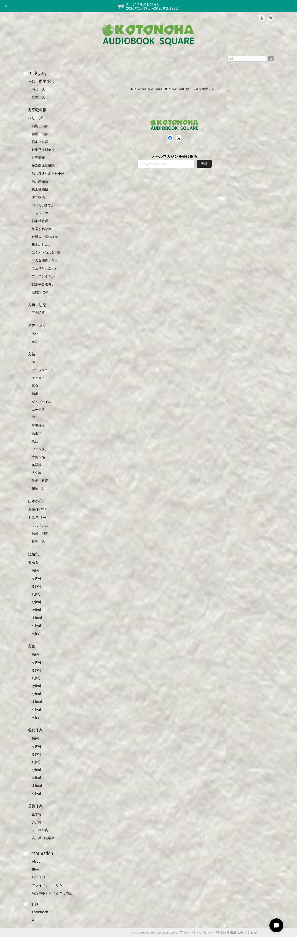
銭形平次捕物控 (43, 150)
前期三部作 (40, 126)
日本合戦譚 (40, 142)
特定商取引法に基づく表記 (52, 893)
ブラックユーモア (45, 370)
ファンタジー (41, 449)
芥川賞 (37, 822)
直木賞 (37, 814)
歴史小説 (38, 97)
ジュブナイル (41, 401)
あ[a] (35, 570)
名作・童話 (37, 325)
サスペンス (40, 525)
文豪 (31, 646)
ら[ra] (36, 633)
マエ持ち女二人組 (45, 268)
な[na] (36, 602)
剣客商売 (38, 158)
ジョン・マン (41, 213)
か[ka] (36, 578)
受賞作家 (35, 806)
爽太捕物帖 (40, 189)
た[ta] (36, 594)
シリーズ (35, 118)
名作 (35, 333)
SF (34, 362)
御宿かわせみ (41, 229)
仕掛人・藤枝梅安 (45, 237)
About (37, 861)
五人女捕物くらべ (45, 260)
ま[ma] (37, 618)
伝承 (35, 394)
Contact (38, 877)
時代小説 (38, 89)
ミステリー (37, 517)
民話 (35, 441)
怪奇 (35, 386)
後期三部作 (40, 134)
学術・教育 (40, 481)
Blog (35, 869)
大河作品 (38, 457)
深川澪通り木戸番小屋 (48, 173)
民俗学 (37, 433)
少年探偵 (38, 197)
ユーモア (38, 409)
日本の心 (35, 501)
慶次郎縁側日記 (43, 165)
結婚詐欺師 (40, 292)
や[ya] (36, 625)
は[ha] (36, 610)
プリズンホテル (43, 276)
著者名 (33, 562)
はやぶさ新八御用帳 (46, 252)
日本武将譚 (40, 221)
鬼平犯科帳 (37, 109)
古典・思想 (37, 304)
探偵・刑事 (40, 533)
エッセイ (38, 378)
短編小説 (38, 488)
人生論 (37, 473)
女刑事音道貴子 (43, 284)
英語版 (37, 465)
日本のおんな (41, 245)
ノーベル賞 (40, 830)
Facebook (40, 912)
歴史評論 (38, 425)
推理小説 (38, 541)
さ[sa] (36, 586)
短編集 (33, 554)
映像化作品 (37, 509)
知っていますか (43, 205)
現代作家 (35, 730)
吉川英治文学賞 (43, 838)
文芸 (31, 354)
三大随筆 (38, 313)
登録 (204, 163)
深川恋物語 (40, 181)
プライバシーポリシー (49, 885)
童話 (35, 341)
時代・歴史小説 (41, 81)
